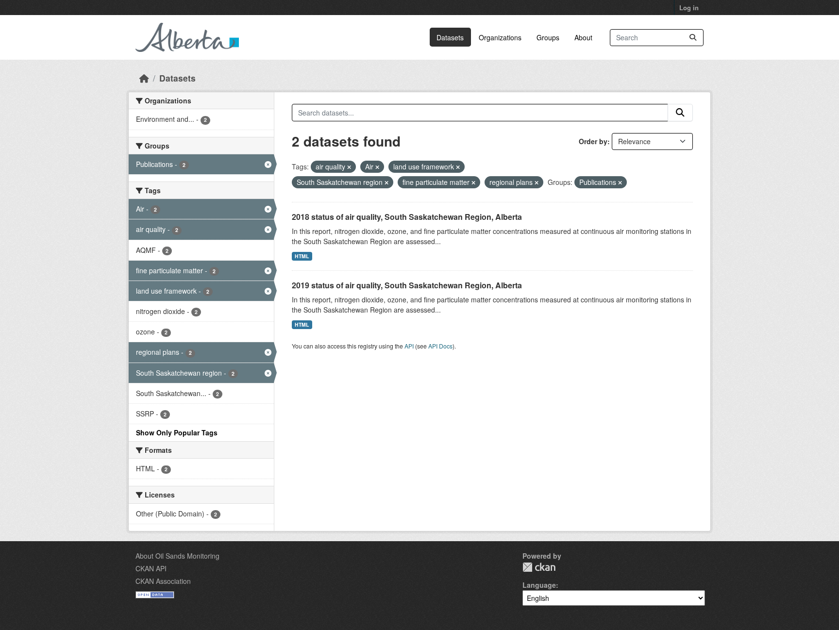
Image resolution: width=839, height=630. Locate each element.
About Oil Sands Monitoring (177, 556)
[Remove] (349, 167)
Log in (689, 7)
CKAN (538, 567)
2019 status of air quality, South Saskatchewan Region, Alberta (407, 285)
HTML (302, 256)
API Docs (440, 346)
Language (539, 585)
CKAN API (151, 568)
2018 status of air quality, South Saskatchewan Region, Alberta (407, 216)
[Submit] (693, 37)
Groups (548, 37)
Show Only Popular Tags (177, 432)
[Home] (144, 78)
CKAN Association (163, 581)
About (583, 37)
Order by (593, 141)
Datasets (450, 37)
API (409, 346)
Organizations (500, 37)
